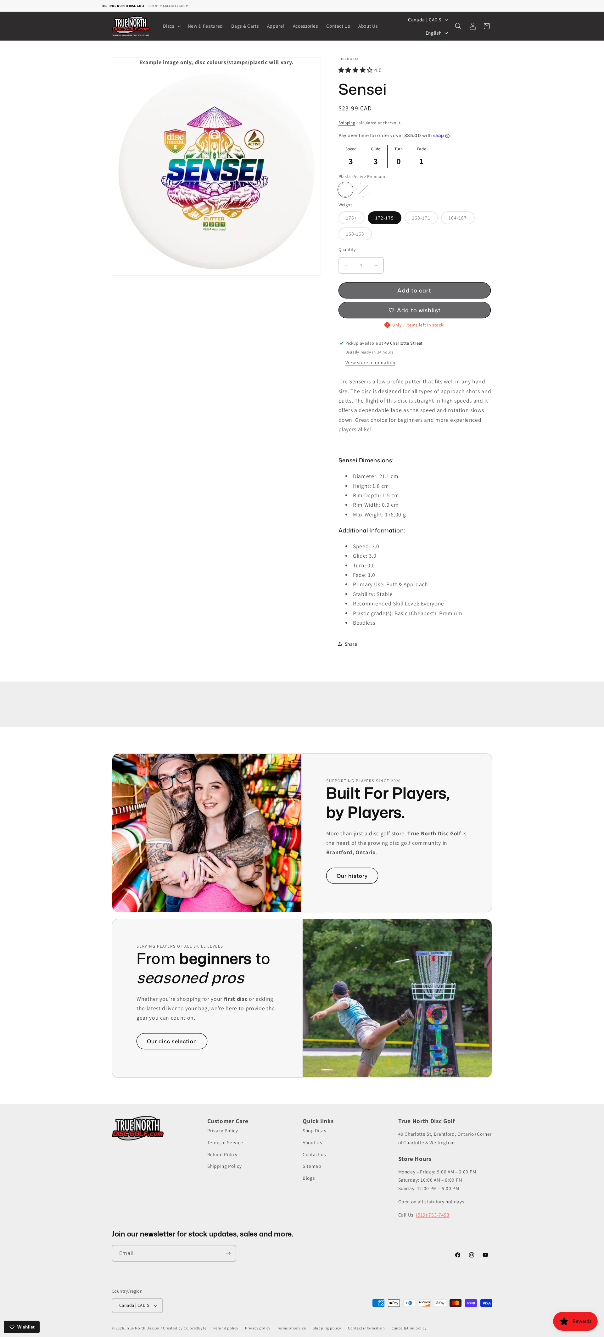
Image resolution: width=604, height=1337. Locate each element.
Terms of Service (225, 1142)
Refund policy (225, 1328)
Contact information (366, 1328)
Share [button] (351, 643)
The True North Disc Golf (123, 6)
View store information (370, 362)
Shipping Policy (224, 1166)
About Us (312, 1142)
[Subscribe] (228, 1253)
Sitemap (312, 1166)
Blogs (309, 1178)
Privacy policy (258, 1328)
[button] (171, 26)
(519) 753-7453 (432, 1215)
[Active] (363, 190)
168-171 (425, 219)
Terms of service (291, 1328)
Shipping (346, 122)
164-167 (462, 219)
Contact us (314, 1154)
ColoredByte (195, 1328)
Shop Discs (314, 1131)
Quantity (347, 249)
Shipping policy (327, 1328)
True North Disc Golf (144, 1328)
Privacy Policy (222, 1131)
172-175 (384, 217)
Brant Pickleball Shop (168, 6)
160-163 (359, 235)
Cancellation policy (409, 1328)
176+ (355, 219)
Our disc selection (172, 1041)
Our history (352, 875)
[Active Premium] (345, 190)
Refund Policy (222, 1154)
